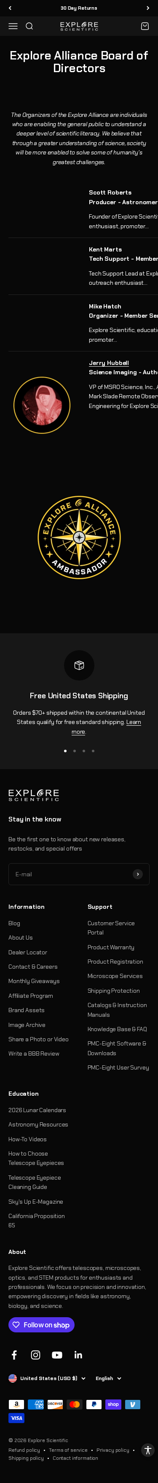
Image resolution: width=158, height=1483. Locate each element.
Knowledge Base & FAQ (117, 1029)
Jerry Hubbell (109, 363)
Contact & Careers (33, 966)
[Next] (148, 8)
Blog (14, 923)
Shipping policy (26, 1458)
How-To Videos (27, 1139)
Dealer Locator (27, 952)
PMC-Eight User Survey (118, 1067)
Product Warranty (111, 947)
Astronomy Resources (38, 1124)
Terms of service (68, 1450)
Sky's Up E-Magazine (35, 1201)
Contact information (75, 1458)
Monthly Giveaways (34, 981)
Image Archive (27, 1025)
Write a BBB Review (33, 1053)
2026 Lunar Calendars (37, 1110)
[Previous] (9, 8)
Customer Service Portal (111, 927)
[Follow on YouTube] (57, 1355)
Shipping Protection (114, 990)
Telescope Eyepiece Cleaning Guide (34, 1182)
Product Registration (115, 961)
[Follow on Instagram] (35, 1355)
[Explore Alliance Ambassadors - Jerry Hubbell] (41, 405)
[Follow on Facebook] (14, 1355)
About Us (20, 937)
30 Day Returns (79, 8)
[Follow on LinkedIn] (78, 1355)
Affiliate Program (30, 995)
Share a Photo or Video (38, 1039)
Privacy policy (112, 1450)
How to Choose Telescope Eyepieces (36, 1158)
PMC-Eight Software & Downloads (117, 1048)
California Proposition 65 (36, 1220)
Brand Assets (26, 1010)
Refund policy (24, 1450)
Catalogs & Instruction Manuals (117, 1009)
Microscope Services (115, 976)
